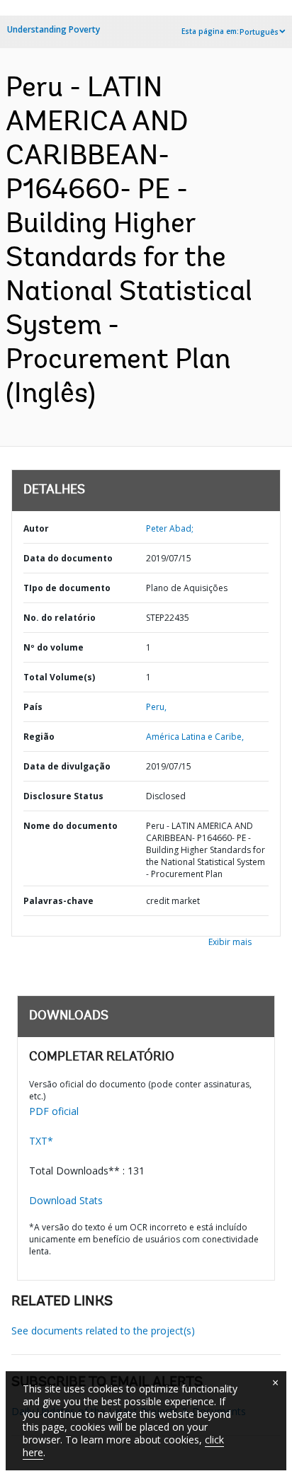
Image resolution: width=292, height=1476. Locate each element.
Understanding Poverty (53, 29)
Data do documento (68, 558)
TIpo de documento (67, 588)
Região (39, 737)
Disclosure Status (63, 796)
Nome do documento (70, 826)
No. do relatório (59, 618)
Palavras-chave (58, 901)
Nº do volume (53, 647)
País (33, 707)
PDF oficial (54, 1111)
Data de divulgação (67, 766)
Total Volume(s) (59, 677)
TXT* (41, 1141)
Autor (36, 528)
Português (259, 32)
